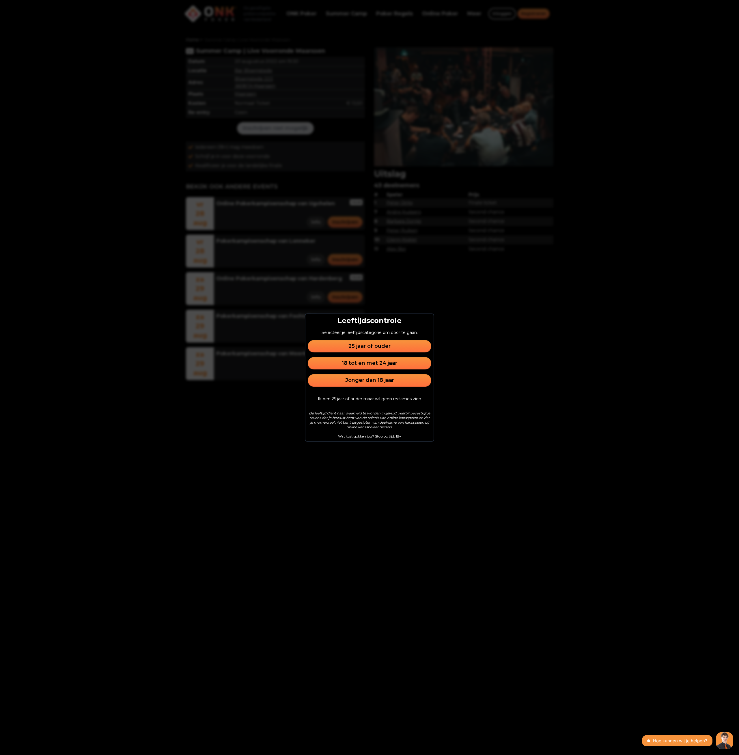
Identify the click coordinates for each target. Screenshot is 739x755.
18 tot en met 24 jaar (369, 363)
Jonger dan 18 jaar (369, 380)
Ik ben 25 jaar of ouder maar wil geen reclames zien (369, 398)
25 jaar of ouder (369, 346)
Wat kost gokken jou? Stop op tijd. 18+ (369, 436)
